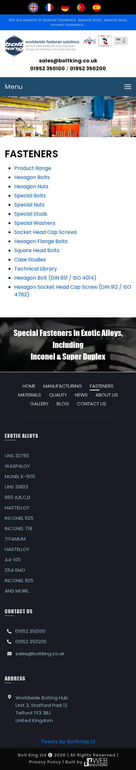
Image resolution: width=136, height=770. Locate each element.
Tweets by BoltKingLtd (68, 741)
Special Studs (30, 213)
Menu (13, 86)
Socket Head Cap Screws (45, 232)
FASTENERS (102, 386)
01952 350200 (88, 68)
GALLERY (39, 403)
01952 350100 (47, 68)
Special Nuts (29, 204)
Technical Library (35, 268)
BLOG (63, 403)
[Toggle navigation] (128, 87)
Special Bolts (30, 195)
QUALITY (58, 394)
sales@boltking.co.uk (68, 60)
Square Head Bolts (36, 250)
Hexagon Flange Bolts (41, 241)
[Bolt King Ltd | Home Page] (42, 46)
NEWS (81, 394)
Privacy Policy (45, 762)
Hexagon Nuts (31, 186)
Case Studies (30, 259)
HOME (28, 386)
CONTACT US (91, 403)
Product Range (32, 168)
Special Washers (34, 223)
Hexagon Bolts (32, 177)
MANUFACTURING (62, 386)
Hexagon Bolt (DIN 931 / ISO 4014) (55, 277)
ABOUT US (107, 394)
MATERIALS (29, 394)
